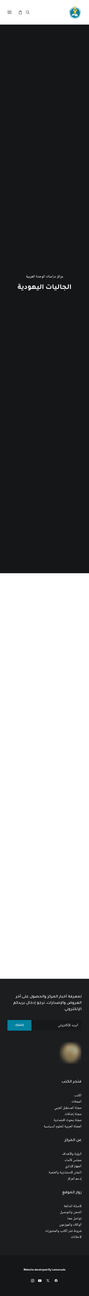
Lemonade (58, 1270)
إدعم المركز (75, 1179)
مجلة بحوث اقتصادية (68, 1120)
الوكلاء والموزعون (70, 1225)
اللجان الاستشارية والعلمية (65, 1173)
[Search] (29, 12)
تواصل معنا (74, 1219)
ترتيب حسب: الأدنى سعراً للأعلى (45, 592)
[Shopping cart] (22, 12)
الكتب (78, 1095)
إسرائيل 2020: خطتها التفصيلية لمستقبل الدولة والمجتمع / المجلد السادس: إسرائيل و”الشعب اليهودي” (48, 731)
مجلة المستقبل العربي (68, 1108)
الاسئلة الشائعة (73, 1206)
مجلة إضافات (73, 1114)
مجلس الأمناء (73, 1160)
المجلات (76, 1102)
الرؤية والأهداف (72, 1154)
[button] (9, 12)
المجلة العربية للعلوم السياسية (63, 1127)
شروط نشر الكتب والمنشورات (63, 1231)
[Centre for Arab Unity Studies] (75, 12)
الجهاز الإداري (73, 1166)
